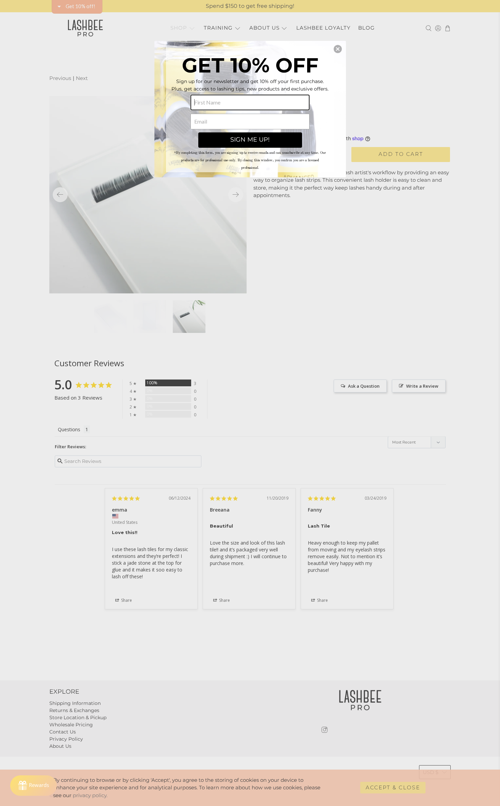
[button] (338, 49)
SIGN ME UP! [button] (250, 139)
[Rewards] (33, 785)
